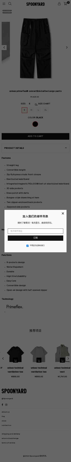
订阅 (35, 238)
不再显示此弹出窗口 (37, 246)
